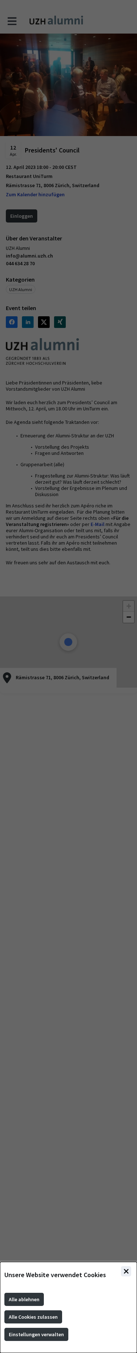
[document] (68, 1307)
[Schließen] (126, 1271)
